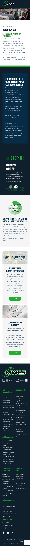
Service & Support (19, 469)
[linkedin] (12, 532)
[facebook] (3, 532)
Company (10, 26)
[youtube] (8, 532)
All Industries (21, 390)
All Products (7, 437)
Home (4, 26)
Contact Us (7, 519)
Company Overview (6, 469)
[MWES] (8, 1)
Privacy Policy (15, 544)
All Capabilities (7, 391)
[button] (16, 187)
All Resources (8, 500)
